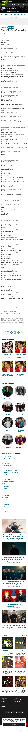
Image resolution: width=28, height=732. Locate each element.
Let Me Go (6, 509)
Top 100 (8, 4)
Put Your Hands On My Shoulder (11, 470)
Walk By (5, 488)
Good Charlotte (4, 32)
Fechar (14, 724)
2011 (7, 313)
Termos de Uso (17, 701)
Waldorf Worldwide (8, 495)
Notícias (24, 4)
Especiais (3, 700)
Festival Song (7, 502)
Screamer (6, 511)
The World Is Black (8, 477)
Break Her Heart (7, 463)
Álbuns (6, 14)
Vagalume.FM (23, 635)
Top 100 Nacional (4, 703)
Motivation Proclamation (9, 481)
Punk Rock (9, 11)
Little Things (6, 486)
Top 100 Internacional (5, 704)
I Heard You (6, 506)
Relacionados (17, 14)
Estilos (14, 4)
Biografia (23, 14)
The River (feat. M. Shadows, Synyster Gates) (14, 472)
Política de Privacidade (19, 703)
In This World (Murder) (8, 465)
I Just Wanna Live (7, 456)
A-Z (19, 4)
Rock (18, 11)
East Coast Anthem (8, 499)
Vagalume (7, 1)
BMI (15, 307)
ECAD (2, 314)
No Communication (8, 479)
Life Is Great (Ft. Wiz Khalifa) (10, 458)
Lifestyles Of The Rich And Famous (11, 461)
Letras (2, 14)
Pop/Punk (14, 11)
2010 (17, 313)
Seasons (6, 497)
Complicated (6, 474)
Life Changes (7, 468)
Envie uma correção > (19, 327)
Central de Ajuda (17, 700)
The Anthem (6, 484)
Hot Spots (3, 701)
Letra (3, 27)
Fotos (11, 14)
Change (5, 490)
